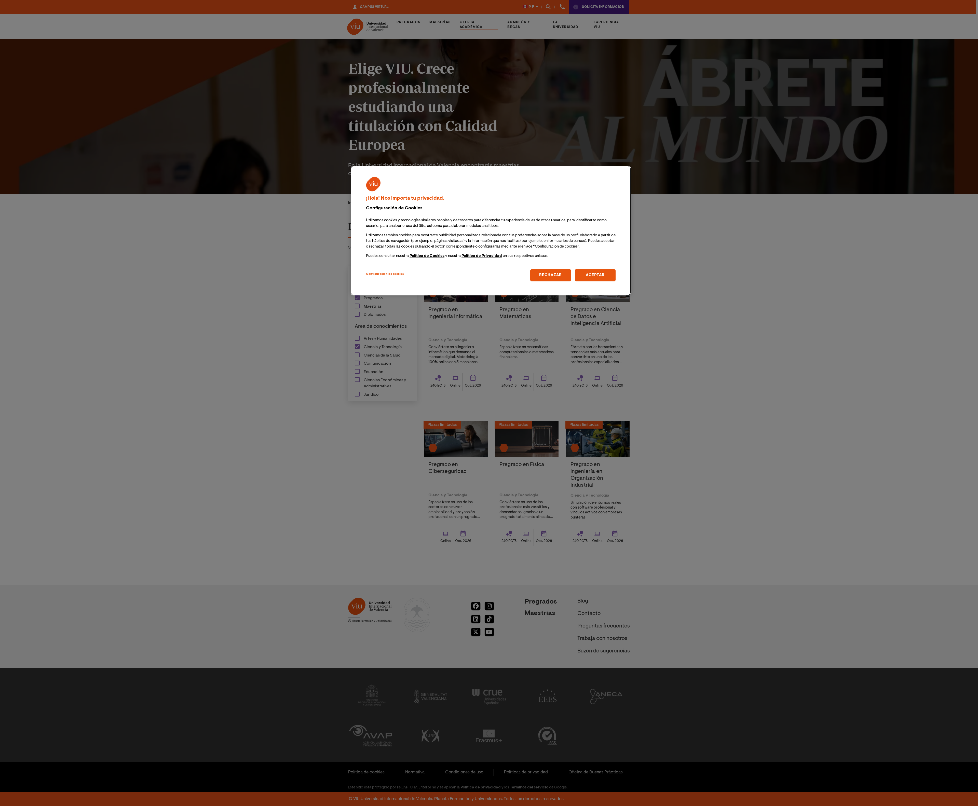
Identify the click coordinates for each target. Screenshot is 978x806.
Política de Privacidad (481, 256)
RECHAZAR (550, 275)
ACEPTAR (595, 275)
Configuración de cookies (385, 274)
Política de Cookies (427, 256)
